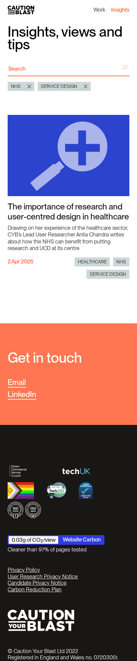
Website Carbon (82, 539)
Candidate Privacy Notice (37, 583)
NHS (121, 261)
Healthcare (92, 261)
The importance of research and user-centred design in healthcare (68, 211)
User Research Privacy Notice (43, 576)
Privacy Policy (24, 570)
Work (99, 9)
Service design (108, 274)
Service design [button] (59, 86)
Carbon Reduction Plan (35, 589)
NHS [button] (16, 86)
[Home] (21, 10)
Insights (120, 9)
